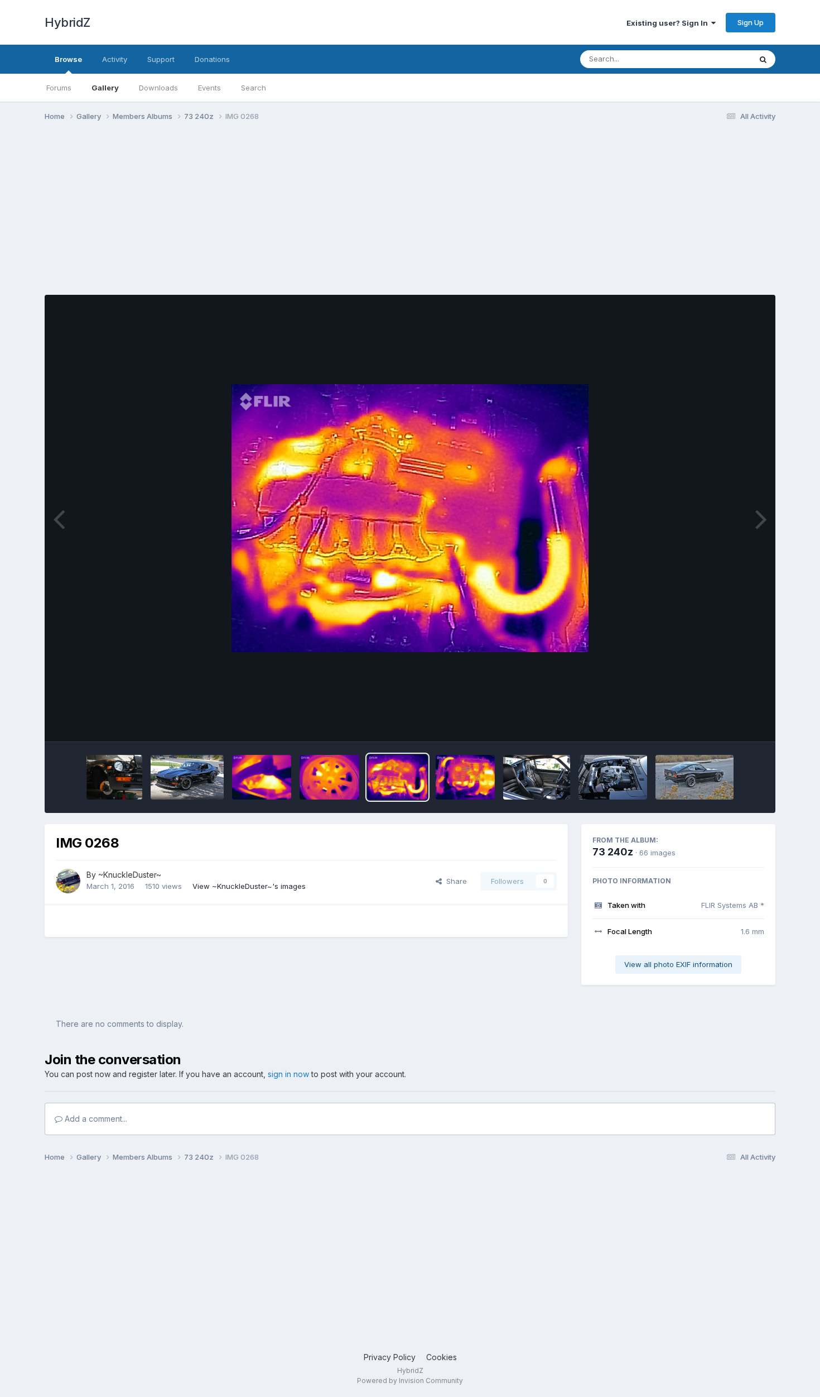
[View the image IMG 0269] (329, 777)
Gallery (105, 87)
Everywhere (716, 59)
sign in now (288, 1074)
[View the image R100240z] (536, 777)
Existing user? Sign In (668, 22)
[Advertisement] (248, 216)
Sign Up (750, 22)
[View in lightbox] (410, 518)
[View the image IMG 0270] (262, 777)
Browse (68, 59)
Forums (58, 87)
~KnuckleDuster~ (129, 874)
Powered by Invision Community (410, 1380)
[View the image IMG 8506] (114, 777)
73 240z (612, 852)
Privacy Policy (390, 1357)
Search (253, 87)
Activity (114, 59)
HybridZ (67, 22)
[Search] (763, 59)
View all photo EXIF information (678, 964)
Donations (212, 59)
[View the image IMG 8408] (694, 777)
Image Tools (729, 721)
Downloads (158, 87)
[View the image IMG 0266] (465, 777)
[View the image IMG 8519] (187, 777)
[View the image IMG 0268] (397, 777)
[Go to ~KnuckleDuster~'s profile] (68, 881)
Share (454, 881)
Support (161, 59)
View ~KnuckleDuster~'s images (249, 886)
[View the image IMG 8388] (612, 777)
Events (209, 87)
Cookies (441, 1357)
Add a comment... (94, 1118)
